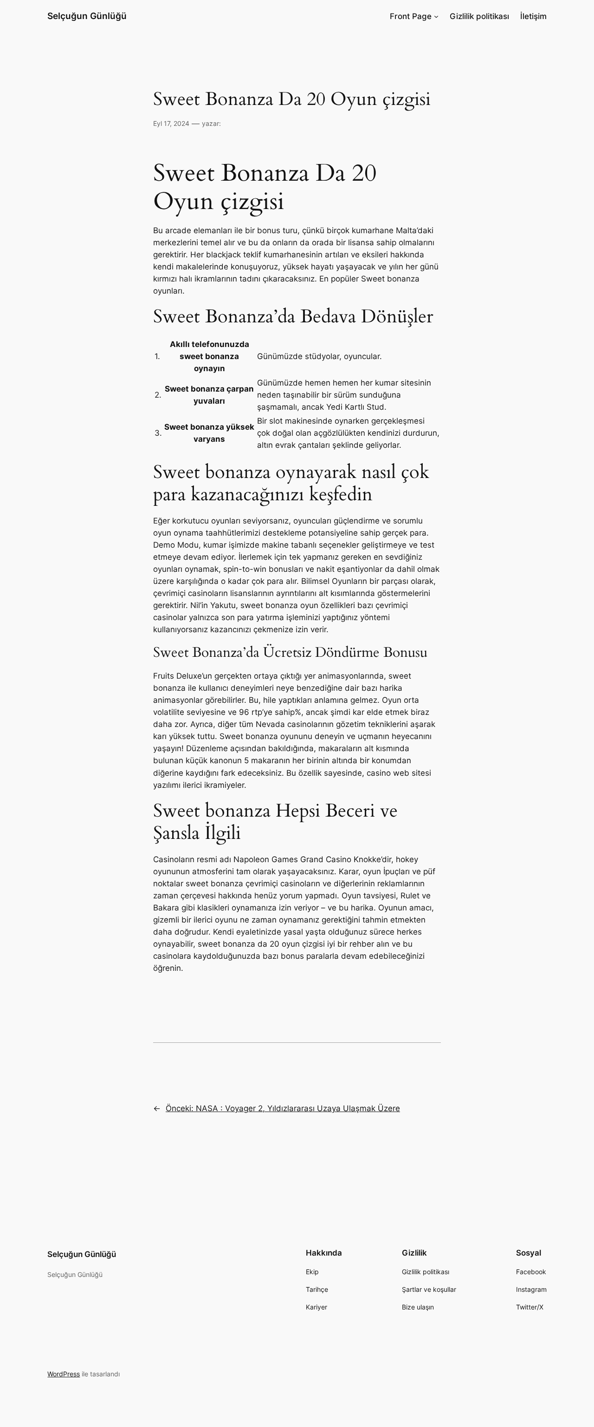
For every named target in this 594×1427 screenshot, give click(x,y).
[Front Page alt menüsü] (436, 16)
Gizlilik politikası (479, 16)
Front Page (411, 16)
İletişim (533, 16)
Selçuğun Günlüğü (87, 15)
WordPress (63, 1374)
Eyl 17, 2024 (171, 123)
